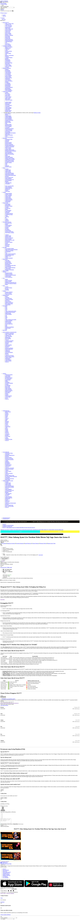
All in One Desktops (9, 352)
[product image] (32, 529)
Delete (5, 797)
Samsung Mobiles (8, 117)
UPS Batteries (7, 60)
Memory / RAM (8, 34)
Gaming (4, 192)
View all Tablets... (8, 126)
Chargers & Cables (8, 130)
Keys (6, 252)
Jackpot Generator (6, 874)
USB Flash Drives (8, 41)
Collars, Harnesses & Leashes (10, 311)
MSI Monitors (7, 88)
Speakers (6, 343)
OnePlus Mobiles (8, 116)
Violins (6, 256)
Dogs (6, 306)
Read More (2, 599)
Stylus (6, 136)
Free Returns (3, 3)
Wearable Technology (9, 120)
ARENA (4, 373)
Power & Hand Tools (9, 177)
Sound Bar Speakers (9, 157)
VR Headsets (7, 201)
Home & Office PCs (9, 349)
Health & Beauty (6, 295)
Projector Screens (8, 142)
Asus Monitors (8, 84)
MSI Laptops (7, 98)
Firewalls (7, 227)
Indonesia (4, 0)
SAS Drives (7, 43)
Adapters (6, 52)
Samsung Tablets (8, 124)
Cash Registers (8, 268)
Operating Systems (8, 272)
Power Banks (7, 131)
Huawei (6, 414)
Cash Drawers (7, 261)
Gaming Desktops (8, 77)
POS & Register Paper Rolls (10, 265)
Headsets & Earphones (9, 128)
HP (5, 217)
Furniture (7, 168)
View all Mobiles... (8, 119)
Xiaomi (6, 415)
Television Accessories (9, 459)
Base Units (7, 260)
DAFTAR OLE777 (6, 517)
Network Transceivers (9, 231)
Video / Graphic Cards (9, 23)
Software (4, 271)
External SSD (7, 38)
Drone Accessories (8, 280)
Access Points (7, 226)
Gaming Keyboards (8, 199)
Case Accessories (8, 26)
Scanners (6, 207)
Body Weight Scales (9, 303)
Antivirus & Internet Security (10, 275)
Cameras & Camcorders (9, 146)
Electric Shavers (8, 301)
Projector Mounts (8, 143)
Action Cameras (8, 148)
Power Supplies (8, 33)
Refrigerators (7, 189)
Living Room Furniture (9, 173)
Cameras (6, 470)
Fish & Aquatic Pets (9, 323)
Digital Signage (8, 391)
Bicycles (6, 288)
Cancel (2, 797)
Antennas (7, 234)
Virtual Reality (8, 465)
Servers (6, 243)
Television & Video (8, 139)
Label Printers (7, 211)
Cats (6, 315)
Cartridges (7, 216)
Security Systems (8, 166)
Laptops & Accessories (7, 91)
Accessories (7, 106)
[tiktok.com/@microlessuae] (13, 891)
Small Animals (8, 328)
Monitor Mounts (8, 89)
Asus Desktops (8, 73)
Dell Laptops (7, 95)
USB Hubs (7, 49)
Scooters (6, 286)
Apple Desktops (8, 72)
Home (4, 167)
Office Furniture (8, 172)
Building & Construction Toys (10, 282)
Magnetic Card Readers (9, 269)
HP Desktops (7, 70)
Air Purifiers (7, 183)
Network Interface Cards (9, 239)
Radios (6, 155)
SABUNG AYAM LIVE (7, 526)
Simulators (7, 461)
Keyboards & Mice (8, 62)
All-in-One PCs (8, 79)
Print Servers (7, 241)
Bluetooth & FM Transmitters (10, 150)
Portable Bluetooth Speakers (10, 132)
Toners (6, 215)
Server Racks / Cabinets (9, 232)
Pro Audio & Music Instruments (11, 476)
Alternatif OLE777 (6, 873)
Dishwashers (7, 191)
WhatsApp (29, 543)
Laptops (6, 92)
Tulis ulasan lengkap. (4, 705)
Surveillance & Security (9, 161)
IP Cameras (7, 229)
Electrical (7, 176)
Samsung (7, 219)
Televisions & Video (9, 453)
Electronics (5, 138)
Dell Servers (7, 244)
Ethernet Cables (8, 236)
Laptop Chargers (8, 107)
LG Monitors (7, 82)
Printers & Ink (5, 202)
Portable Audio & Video (9, 149)
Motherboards (7, 27)
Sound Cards (7, 32)
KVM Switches (8, 230)
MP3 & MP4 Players (9, 152)
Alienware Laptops (8, 99)
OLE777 (4, 524)
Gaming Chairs (8, 169)
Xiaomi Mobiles (8, 115)
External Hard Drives (9, 40)
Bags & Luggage (8, 293)
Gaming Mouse (8, 200)
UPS (6, 54)
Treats (6, 308)
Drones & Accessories (9, 469)
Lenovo (6, 424)
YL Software (5, 876)
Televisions (7, 140)
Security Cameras (8, 162)
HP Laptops (7, 93)
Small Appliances (8, 178)
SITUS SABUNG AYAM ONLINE (9, 332)
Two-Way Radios (8, 151)
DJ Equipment (7, 251)
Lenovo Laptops (8, 96)
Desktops (7, 69)
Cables (6, 50)
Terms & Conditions (10, 893)
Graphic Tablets (8, 64)
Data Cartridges (8, 44)
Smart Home (7, 477)
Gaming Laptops (8, 102)
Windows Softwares (6, 875)
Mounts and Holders (9, 134)
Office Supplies (6, 270)
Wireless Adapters (8, 225)
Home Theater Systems (9, 160)
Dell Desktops (7, 71)
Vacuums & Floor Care (9, 179)
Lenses (6, 472)
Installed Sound (8, 255)
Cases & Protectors (8, 129)
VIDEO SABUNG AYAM (8, 480)
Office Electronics (8, 389)
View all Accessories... (9, 137)
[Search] (13, 10)
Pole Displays (7, 264)
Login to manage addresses (5, 914)
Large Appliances (8, 186)
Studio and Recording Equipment (11, 249)
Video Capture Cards (9, 28)
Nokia (6, 417)
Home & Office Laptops (9, 356)
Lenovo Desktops (8, 75)
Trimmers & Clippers (9, 299)
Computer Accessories (7, 45)
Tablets (6, 419)
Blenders (6, 181)
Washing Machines (8, 188)
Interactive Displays (8, 390)
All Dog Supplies (8, 314)
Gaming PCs (7, 350)
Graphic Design (8, 276)
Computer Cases (8, 24)
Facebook (13, 543)
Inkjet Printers (7, 204)
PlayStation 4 (7, 463)
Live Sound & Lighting (9, 248)
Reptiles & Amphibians (9, 326)
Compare (3, 559)
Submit (2, 789)
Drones (6, 279)
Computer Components (9, 333)
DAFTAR (59, 531)
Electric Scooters (8, 281)
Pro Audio (5, 247)
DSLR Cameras (8, 147)
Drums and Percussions (9, 254)
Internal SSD (7, 37)
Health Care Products (9, 302)
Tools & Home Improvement (10, 175)
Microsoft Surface (8, 125)
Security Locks (8, 111)
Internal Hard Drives (9, 39)
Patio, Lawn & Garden (9, 185)
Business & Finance (9, 273)
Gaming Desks (8, 171)
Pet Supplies (5, 305)
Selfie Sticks (7, 133)
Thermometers (7, 304)
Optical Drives (8, 30)
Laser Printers (7, 203)
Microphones (7, 59)
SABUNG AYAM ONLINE (8, 525)
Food (6, 307)
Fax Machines (7, 208)
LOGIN (20, 531)
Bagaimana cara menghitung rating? (8, 698)
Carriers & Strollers (8, 320)
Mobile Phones (8, 113)
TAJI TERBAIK (6, 452)
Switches (6, 228)
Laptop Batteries (8, 108)
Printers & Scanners (8, 374)
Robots (6, 284)
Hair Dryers (7, 300)
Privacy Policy (3, 893)
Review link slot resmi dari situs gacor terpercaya (9, 703)
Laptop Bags (7, 109)
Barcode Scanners (8, 263)
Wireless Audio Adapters (9, 158)
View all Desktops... (9, 80)
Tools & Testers (8, 53)
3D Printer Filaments (9, 213)
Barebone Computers (9, 35)
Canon (6, 218)
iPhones (6, 114)
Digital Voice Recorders (9, 154)
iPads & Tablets (8, 122)
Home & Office (8, 76)
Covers (6, 437)
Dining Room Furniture (9, 174)
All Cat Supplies (8, 322)
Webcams (7, 56)
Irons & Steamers (8, 180)
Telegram (37, 543)
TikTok (44, 543)
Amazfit (6, 430)
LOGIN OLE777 (6, 518)
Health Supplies (8, 313)
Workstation (7, 104)
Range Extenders (8, 238)
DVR (6, 163)
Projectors (7, 141)
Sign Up (4, 16)
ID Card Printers (8, 210)
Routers (6, 224)
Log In (4, 14)
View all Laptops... (8, 105)
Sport (4, 285)
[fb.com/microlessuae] (11, 891)
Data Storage (7, 36)
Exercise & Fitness (8, 287)
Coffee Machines (8, 182)
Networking (7, 392)
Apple (6, 427)
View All (6, 220)
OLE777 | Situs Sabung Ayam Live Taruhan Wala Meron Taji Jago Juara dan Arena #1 (19, 527)
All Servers (7, 246)
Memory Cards (8, 47)
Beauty (6, 296)
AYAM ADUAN (6, 410)
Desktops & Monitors (7, 68)
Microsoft (7, 421)
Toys (4, 278)
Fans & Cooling (8, 29)
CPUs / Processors (8, 25)
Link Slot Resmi (6, 870)
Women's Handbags (9, 291)
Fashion (4, 290)
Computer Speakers (8, 57)
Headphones (7, 345)
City (1, 918)
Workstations (7, 78)
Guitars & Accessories (9, 250)
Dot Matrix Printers (8, 206)
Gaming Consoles (8, 194)
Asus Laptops (7, 94)
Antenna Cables (8, 235)
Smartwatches (7, 121)
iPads (6, 123)
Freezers (6, 190)
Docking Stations (8, 110)
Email (4, 543)
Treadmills (7, 289)
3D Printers (7, 212)
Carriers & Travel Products (10, 312)
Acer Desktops (8, 74)
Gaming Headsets (8, 198)
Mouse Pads (7, 63)
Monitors (6, 81)
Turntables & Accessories (10, 159)
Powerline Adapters (8, 242)
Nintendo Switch (8, 464)
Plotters (6, 209)
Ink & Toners (7, 386)
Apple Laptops (8, 97)
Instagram (22, 543)
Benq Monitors (8, 85)
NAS (6, 42)
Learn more (41, 554)
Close (1, 897)
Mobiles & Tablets (37, 112)
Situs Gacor (5, 871)
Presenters (7, 67)
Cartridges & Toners (9, 214)
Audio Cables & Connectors (10, 253)
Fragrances (7, 297)
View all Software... (9, 277)
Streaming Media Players (9, 145)
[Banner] (2, 9)
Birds (6, 325)
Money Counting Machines (10, 267)
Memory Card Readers (9, 55)
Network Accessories (9, 237)
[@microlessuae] (8, 891)
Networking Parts (8, 223)
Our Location (4, 4)
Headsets (6, 58)
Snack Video (52, 543)
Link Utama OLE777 (7, 872)
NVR (6, 164)
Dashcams (7, 165)
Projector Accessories (9, 144)
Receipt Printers (8, 262)
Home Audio (7, 156)
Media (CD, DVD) (8, 46)
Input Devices (7, 61)
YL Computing (5, 877)
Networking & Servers (7, 221)
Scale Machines (8, 266)
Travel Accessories (8, 294)
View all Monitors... (9, 90)
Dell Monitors (7, 86)
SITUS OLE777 (6, 22)
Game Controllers (8, 65)
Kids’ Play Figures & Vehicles (10, 283)
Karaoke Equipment (9, 258)
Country (2, 917)
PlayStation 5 (7, 462)
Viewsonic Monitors (9, 87)
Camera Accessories (9, 473)
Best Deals (5, 330)
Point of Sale (5, 259)
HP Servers (7, 245)
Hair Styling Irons (8, 298)
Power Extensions (8, 51)
